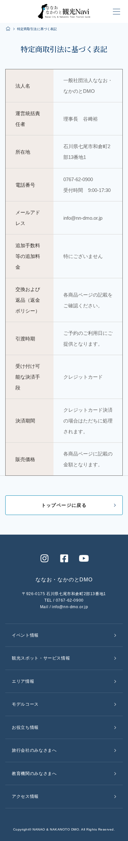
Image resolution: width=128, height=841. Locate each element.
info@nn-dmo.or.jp (70, 607)
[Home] (8, 28)
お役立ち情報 (25, 727)
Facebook (64, 558)
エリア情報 (23, 681)
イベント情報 (25, 635)
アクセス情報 (25, 796)
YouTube (83, 558)
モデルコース (25, 704)
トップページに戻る (64, 505)
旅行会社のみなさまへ (34, 750)
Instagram (44, 558)
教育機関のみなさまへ (34, 773)
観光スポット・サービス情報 (41, 658)
